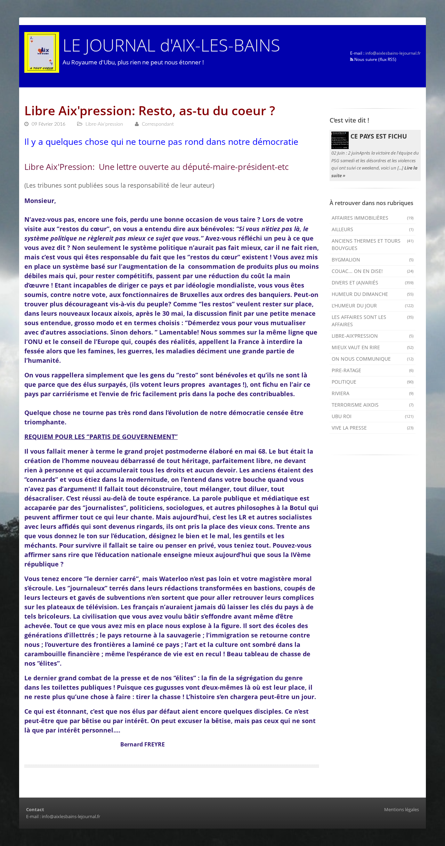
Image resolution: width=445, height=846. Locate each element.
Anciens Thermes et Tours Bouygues (373, 244)
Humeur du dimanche (373, 294)
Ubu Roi (373, 416)
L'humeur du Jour (373, 305)
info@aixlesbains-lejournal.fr (393, 53)
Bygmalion (373, 259)
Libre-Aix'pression (373, 335)
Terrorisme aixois (373, 404)
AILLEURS (373, 229)
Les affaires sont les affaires (373, 321)
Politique (373, 381)
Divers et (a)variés (373, 282)
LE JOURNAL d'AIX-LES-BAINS (171, 44)
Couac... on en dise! (373, 271)
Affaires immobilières (373, 217)
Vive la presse (373, 427)
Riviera (373, 393)
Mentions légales (401, 809)
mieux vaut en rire (373, 347)
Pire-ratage (373, 370)
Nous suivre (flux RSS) (374, 59)
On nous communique (373, 358)
